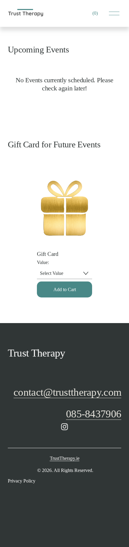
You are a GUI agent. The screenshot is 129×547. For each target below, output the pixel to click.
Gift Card (47, 254)
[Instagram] (64, 426)
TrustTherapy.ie (65, 458)
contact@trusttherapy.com (67, 392)
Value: (43, 262)
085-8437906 (93, 414)
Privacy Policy (21, 480)
